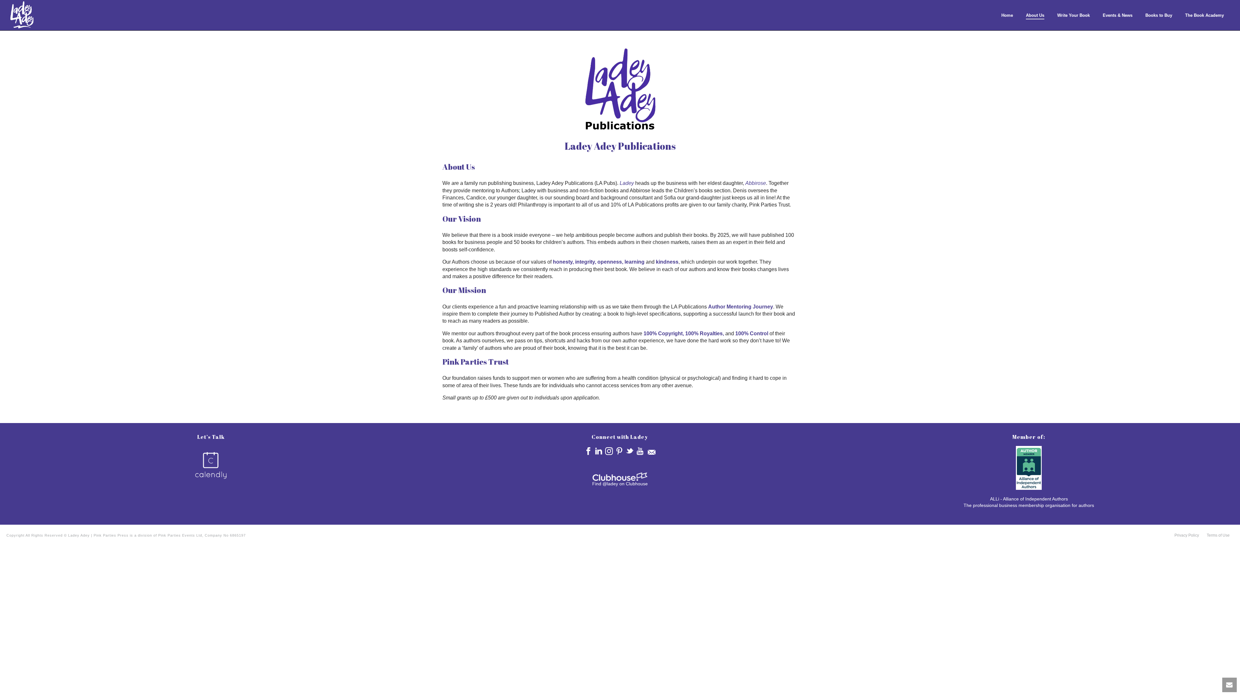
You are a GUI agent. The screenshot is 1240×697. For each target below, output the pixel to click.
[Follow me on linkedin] (599, 451)
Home (1007, 15)
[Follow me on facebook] (588, 451)
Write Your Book (1073, 15)
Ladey (627, 183)
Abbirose (755, 183)
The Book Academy (1204, 15)
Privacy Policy (1186, 535)
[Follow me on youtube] (640, 451)
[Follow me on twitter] (630, 451)
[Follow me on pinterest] (619, 451)
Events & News (1117, 15)
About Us (1035, 15)
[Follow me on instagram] (609, 451)
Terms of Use (1218, 535)
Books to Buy (1158, 15)
